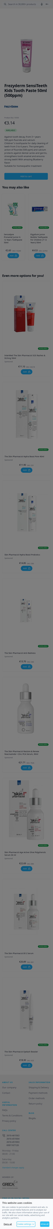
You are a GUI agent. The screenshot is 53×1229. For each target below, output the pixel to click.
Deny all (8, 1224)
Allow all (45, 1224)
